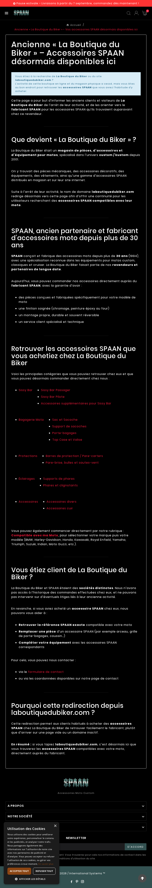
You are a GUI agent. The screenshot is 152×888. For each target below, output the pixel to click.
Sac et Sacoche (65, 420)
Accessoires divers (62, 502)
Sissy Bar (26, 390)
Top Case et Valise (67, 440)
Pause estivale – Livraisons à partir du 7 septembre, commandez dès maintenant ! (77, 3)
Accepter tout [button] (19, 871)
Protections (28, 456)
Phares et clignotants (60, 485)
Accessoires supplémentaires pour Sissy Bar (76, 403)
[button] (31, 879)
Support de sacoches (69, 426)
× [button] (55, 826)
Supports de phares (59, 479)
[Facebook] (71, 881)
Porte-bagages (64, 433)
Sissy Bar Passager (55, 390)
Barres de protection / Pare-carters (74, 456)
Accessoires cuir (60, 508)
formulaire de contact (46, 672)
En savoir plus (45, 863)
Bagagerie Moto (31, 420)
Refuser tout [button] (44, 871)
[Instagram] (82, 881)
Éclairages (27, 479)
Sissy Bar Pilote (53, 397)
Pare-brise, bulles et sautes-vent (72, 462)
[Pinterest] (77, 881)
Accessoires (28, 502)
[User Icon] (136, 13)
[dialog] (31, 853)
